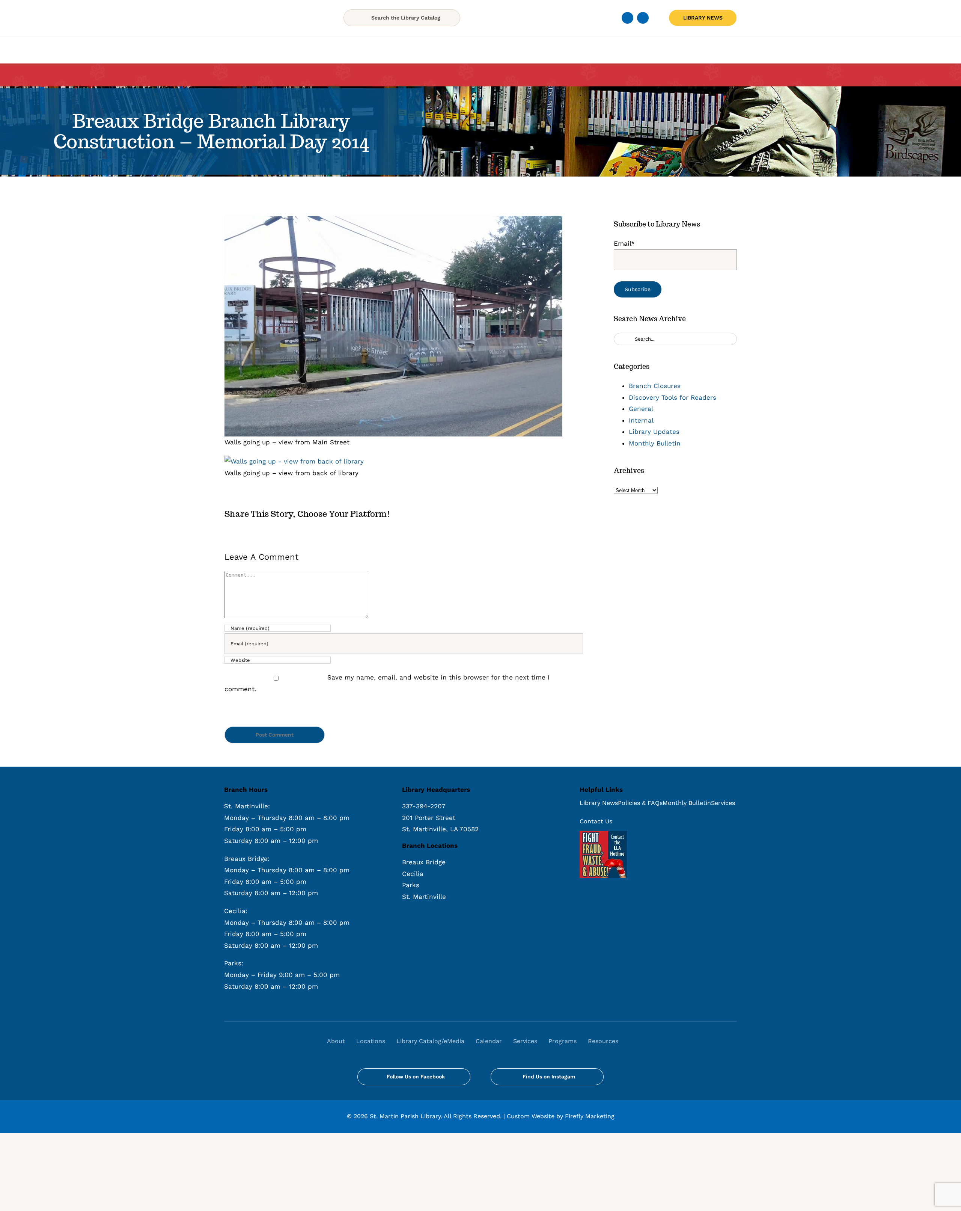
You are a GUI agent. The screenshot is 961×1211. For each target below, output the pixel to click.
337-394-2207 (424, 806)
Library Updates (654, 431)
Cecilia (412, 873)
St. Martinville (424, 896)
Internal (641, 420)
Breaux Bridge (424, 862)
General (641, 408)
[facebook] (627, 18)
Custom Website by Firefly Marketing (561, 1116)
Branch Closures (655, 386)
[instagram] (643, 18)
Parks (410, 885)
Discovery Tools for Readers (672, 397)
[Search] (632, 1041)
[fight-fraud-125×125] (603, 834)
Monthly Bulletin (655, 443)
